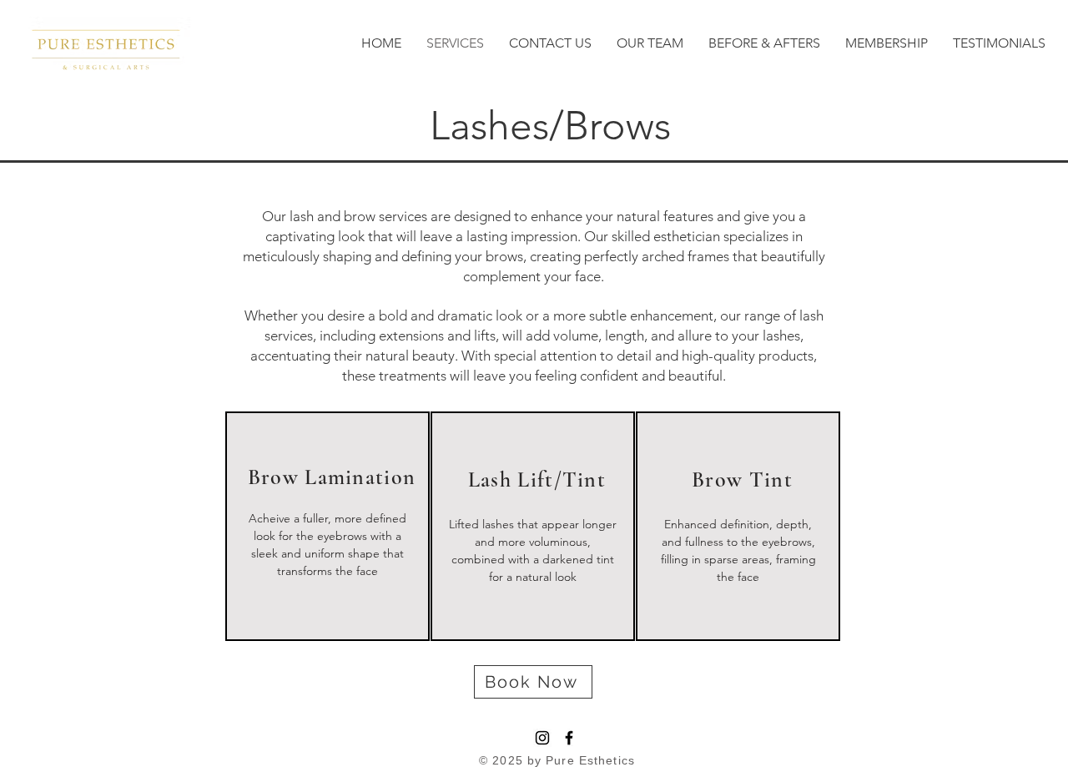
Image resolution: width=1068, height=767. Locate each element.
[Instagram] (542, 738)
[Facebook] (569, 738)
